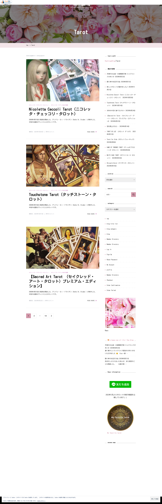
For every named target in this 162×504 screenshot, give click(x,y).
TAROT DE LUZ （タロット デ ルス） (119, 131)
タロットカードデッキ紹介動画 (59, 105)
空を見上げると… (113, 126)
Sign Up (109, 254)
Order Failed (111, 290)
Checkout (110, 280)
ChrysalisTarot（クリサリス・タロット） (121, 163)
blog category (111, 229)
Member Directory (113, 239)
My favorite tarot (114, 433)
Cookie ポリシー (41, 500)
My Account (110, 265)
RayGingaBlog (81, 4)
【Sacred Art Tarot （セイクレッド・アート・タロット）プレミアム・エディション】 (62, 281)
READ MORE (91, 132)
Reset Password (112, 259)
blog (64, 6)
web (109, 6)
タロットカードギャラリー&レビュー (39, 105)
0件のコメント (50, 132)
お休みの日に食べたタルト (116, 110)
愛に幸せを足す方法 (113, 81)
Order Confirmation (113, 285)
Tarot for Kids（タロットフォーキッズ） (121, 139)
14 (46, 316)
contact (101, 6)
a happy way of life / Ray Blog (122, 340)
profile (55, 6)
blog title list (112, 224)
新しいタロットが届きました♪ (117, 87)
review (117, 6)
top (46, 6)
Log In (109, 249)
